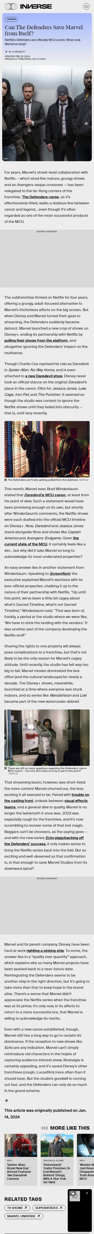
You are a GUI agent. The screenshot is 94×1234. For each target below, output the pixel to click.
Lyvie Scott (18, 51)
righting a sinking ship (45, 950)
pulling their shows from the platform (36, 340)
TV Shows (15, 1208)
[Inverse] (36, 6)
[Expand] (72, 1193)
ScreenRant (60, 573)
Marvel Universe (21, 1216)
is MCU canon (45, 495)
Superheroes (46, 1208)
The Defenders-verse (40, 197)
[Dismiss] (87, 1193)
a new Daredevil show (43, 376)
